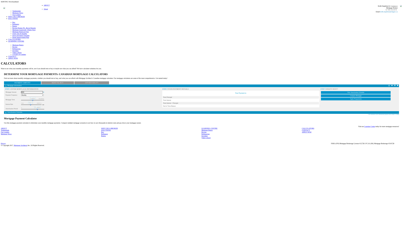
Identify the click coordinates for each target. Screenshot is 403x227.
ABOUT (4, 128)
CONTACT (12, 56)
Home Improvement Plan (20, 37)
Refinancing (16, 49)
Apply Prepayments (356, 99)
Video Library (17, 52)
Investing (15, 51)
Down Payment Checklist (20, 35)
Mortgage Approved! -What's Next (23, 30)
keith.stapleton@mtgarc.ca (389, 12)
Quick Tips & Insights (19, 34)
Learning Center (369, 126)
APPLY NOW (13, 58)
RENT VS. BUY (57, 83)
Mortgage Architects (20, 145)
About (46, 9)
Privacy (3, 143)
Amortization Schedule (14, 112)
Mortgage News (17, 13)
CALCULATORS (14, 39)
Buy (13, 22)
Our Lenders (16, 15)
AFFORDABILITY (92, 83)
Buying (14, 47)
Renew (14, 26)
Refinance (15, 24)
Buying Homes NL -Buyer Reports (24, 28)
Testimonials (16, 11)
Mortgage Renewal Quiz (20, 32)
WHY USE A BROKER (16, 17)
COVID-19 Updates (19, 54)
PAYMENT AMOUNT (22, 83)
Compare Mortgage (356, 95)
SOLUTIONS (106, 130)
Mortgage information (14, 85)
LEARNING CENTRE (209, 128)
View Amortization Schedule (355, 92)
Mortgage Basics (18, 45)
